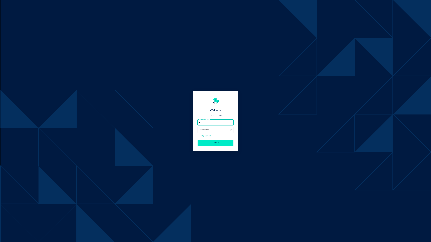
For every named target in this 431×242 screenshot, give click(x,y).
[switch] (230, 130)
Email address (204, 119)
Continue (215, 143)
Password (204, 130)
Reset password (204, 136)
